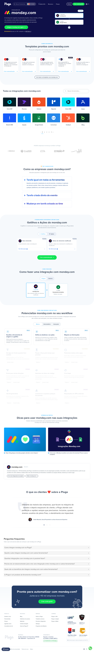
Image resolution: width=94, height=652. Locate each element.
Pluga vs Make (54, 621)
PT (88, 4)
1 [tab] (44, 524)
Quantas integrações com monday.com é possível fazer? (24, 558)
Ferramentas (7, 618)
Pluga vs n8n (54, 616)
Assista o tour (7, 616)
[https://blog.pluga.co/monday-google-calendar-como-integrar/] (25, 439)
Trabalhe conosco (40, 618)
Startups (38, 623)
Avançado (56, 324)
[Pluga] (9, 637)
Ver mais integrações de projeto (15, 475)
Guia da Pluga (23, 626)
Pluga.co (7, 4)
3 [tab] (50, 524)
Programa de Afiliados (41, 626)
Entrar (69, 4)
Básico (38, 324)
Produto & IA (41, 4)
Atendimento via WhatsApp (51, 640)
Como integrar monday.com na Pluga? (18, 547)
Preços (58, 4)
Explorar (38, 362)
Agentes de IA (7, 623)
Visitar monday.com (31, 475)
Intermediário (47, 324)
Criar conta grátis (78, 4)
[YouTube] (84, 649)
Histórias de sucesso (25, 618)
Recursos (50, 4)
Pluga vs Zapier (55, 618)
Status (31, 649)
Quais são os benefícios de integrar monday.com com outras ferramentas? (31, 569)
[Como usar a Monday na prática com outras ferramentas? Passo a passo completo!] (69, 439)
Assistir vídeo (10, 362)
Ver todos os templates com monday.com (47, 77)
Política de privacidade (15, 649)
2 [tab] (47, 524)
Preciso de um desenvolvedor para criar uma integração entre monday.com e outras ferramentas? (39, 564)
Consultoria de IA (8, 626)
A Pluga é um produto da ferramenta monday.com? (22, 575)
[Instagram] (86, 649)
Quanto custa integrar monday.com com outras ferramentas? (26, 553)
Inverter (81, 10)
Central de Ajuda (24, 623)
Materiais (22, 621)
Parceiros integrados (41, 621)
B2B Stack (27, 31)
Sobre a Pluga (39, 616)
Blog (21, 616)
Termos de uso (25, 649)
